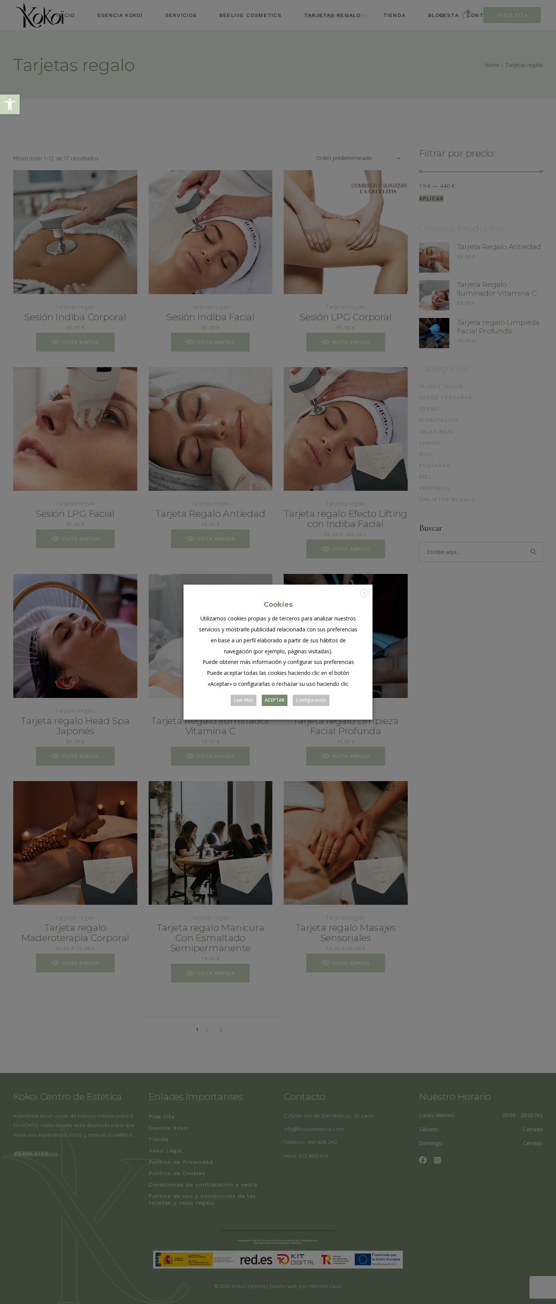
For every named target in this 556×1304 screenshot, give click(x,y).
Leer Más (243, 700)
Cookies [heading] (278, 604)
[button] (10, 104)
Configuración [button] (311, 700)
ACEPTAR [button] (274, 700)
